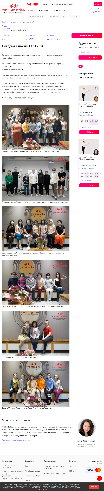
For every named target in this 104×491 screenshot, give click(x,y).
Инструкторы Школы (33, 476)
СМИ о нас (73, 471)
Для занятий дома (54, 39)
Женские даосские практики (55, 473)
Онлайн (45, 4)
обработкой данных (55, 488)
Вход (99, 4)
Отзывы (28, 481)
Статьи (4, 39)
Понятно (94, 487)
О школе (29, 461)
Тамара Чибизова (86, 115)
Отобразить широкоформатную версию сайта (19, 22)
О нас (30, 10)
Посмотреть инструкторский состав (16, 440)
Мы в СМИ (29, 39)
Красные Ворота (85, 181)
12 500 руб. (89, 132)
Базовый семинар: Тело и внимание (87, 105)
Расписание (43, 10)
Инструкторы (30, 35)
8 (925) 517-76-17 (94, 8)
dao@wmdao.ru (8, 467)
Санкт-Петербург (85, 127)
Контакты (7, 461)
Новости (7, 28)
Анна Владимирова (86, 168)
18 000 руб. (89, 185)
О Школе (5, 35)
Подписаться (90, 57)
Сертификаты (59, 10)
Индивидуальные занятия (63, 4)
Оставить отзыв (86, 36)
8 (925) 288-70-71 (95, 11)
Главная (5, 26)
